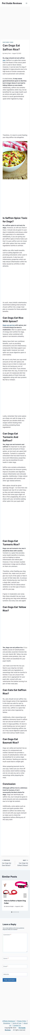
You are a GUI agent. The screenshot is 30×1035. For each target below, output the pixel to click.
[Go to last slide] (5, 895)
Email (5, 966)
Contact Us (17, 1025)
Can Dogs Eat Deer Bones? (6, 863)
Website (6, 974)
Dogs (11, 42)
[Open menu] (26, 3)
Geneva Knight (10, 906)
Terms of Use (16, 1023)
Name (6, 958)
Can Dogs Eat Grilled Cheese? (22, 863)
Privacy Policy (21, 1021)
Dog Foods (6, 42)
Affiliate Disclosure (8, 1021)
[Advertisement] (15, 24)
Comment (7, 935)
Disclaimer (6, 1023)
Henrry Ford (7, 53)
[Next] (25, 895)
